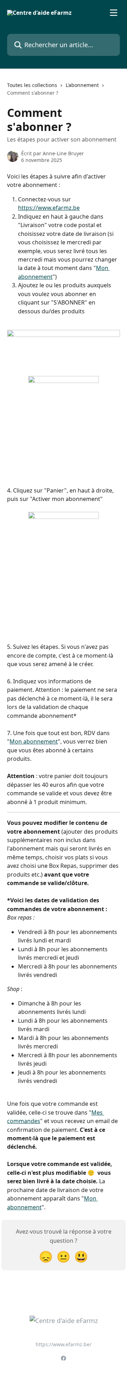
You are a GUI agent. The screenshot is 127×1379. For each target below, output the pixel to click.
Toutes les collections (32, 85)
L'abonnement (82, 85)
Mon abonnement (34, 741)
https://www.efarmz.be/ (63, 1344)
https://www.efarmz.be (49, 208)
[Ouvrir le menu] (113, 12)
